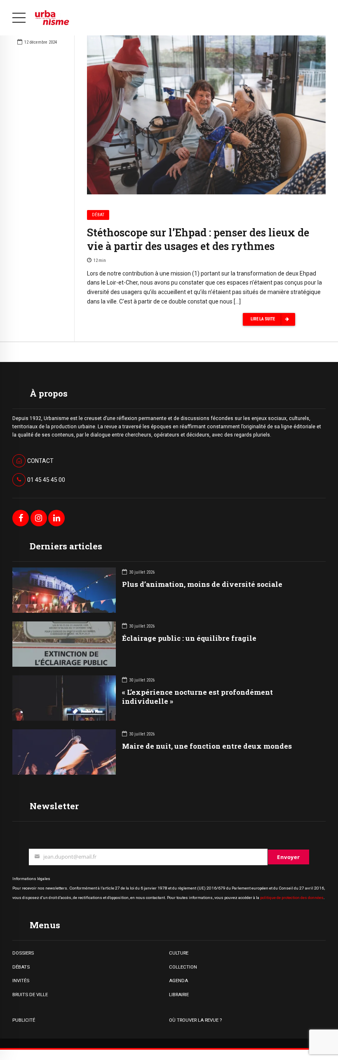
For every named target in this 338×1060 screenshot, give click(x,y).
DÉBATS (21, 967)
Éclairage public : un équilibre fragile (189, 638)
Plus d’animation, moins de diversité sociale (202, 584)
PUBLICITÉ (23, 1020)
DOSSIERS (23, 953)
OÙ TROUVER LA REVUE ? (195, 1020)
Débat (98, 214)
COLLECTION (183, 967)
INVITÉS (20, 980)
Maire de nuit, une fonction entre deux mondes (207, 746)
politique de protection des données (292, 897)
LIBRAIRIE (179, 994)
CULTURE (178, 953)
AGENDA (178, 980)
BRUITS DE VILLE (30, 994)
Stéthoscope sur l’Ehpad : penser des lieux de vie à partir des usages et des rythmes (198, 239)
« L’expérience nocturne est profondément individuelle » (197, 696)
